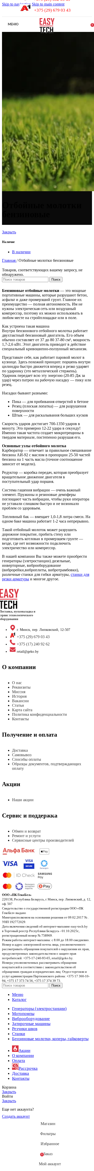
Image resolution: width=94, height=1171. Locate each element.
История (19, 696)
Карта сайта (22, 710)
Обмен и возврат (26, 831)
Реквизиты (21, 687)
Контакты (20, 719)
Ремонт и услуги (26, 836)
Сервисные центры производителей (43, 840)
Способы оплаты (26, 759)
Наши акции (23, 800)
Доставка (20, 750)
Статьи (18, 705)
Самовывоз (21, 755)
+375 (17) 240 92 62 (33, 644)
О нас (17, 683)
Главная (9, 260)
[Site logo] (47, 33)
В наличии (21, 252)
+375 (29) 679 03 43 (52, 10)
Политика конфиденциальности (39, 714)
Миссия (18, 692)
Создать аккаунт (16, 1116)
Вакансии (20, 701)
